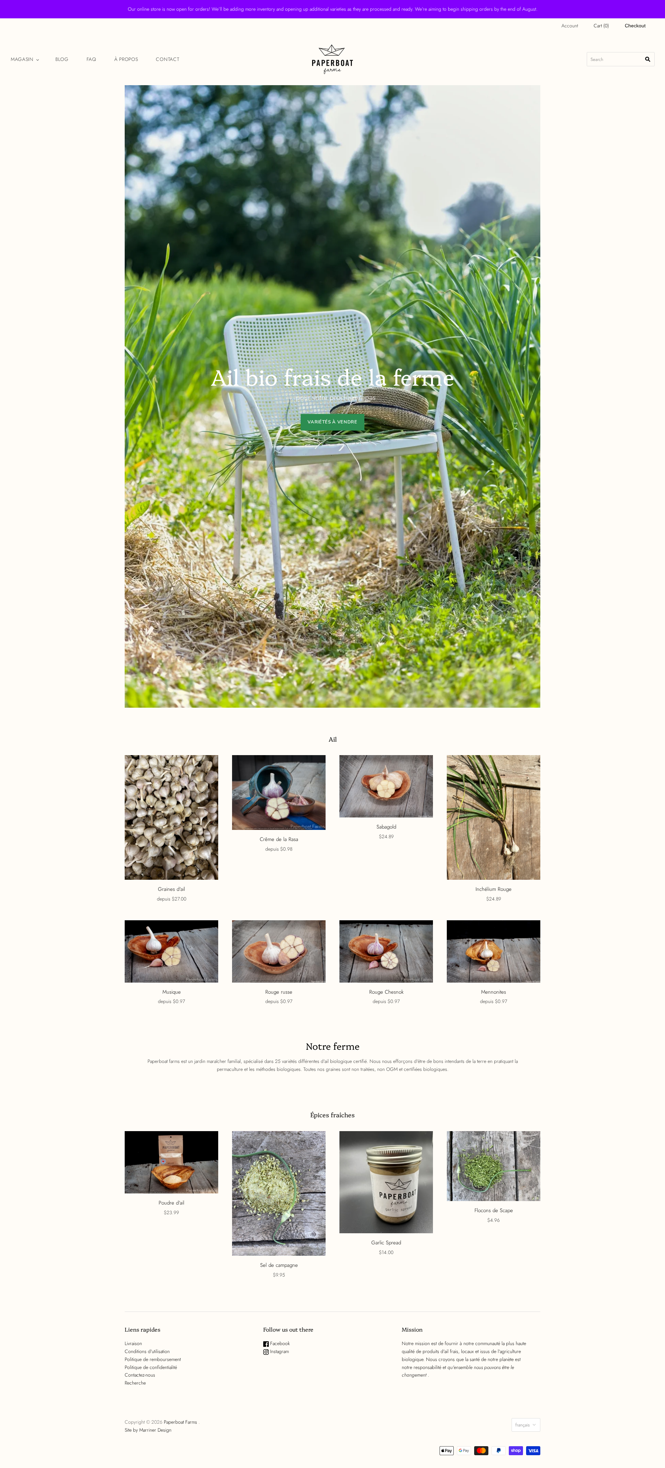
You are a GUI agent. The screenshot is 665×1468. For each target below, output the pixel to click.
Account (569, 25)
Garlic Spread (386, 1242)
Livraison (133, 1343)
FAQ (91, 59)
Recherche (135, 1382)
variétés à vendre (332, 422)
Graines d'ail (171, 889)
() (601, 25)
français (522, 1425)
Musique (171, 992)
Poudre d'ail (171, 1203)
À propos (126, 59)
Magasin (22, 59)
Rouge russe (278, 992)
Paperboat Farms (180, 1421)
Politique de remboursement (153, 1359)
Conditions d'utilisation (147, 1351)
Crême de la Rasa (279, 839)
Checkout (635, 25)
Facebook (279, 1343)
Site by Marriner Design (148, 1429)
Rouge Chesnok (386, 992)
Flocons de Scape (494, 1210)
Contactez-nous (140, 1374)
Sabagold (386, 827)
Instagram (279, 1351)
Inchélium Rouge (494, 889)
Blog (62, 59)
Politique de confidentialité (151, 1367)
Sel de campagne (279, 1265)
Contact (167, 59)
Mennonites (493, 992)
